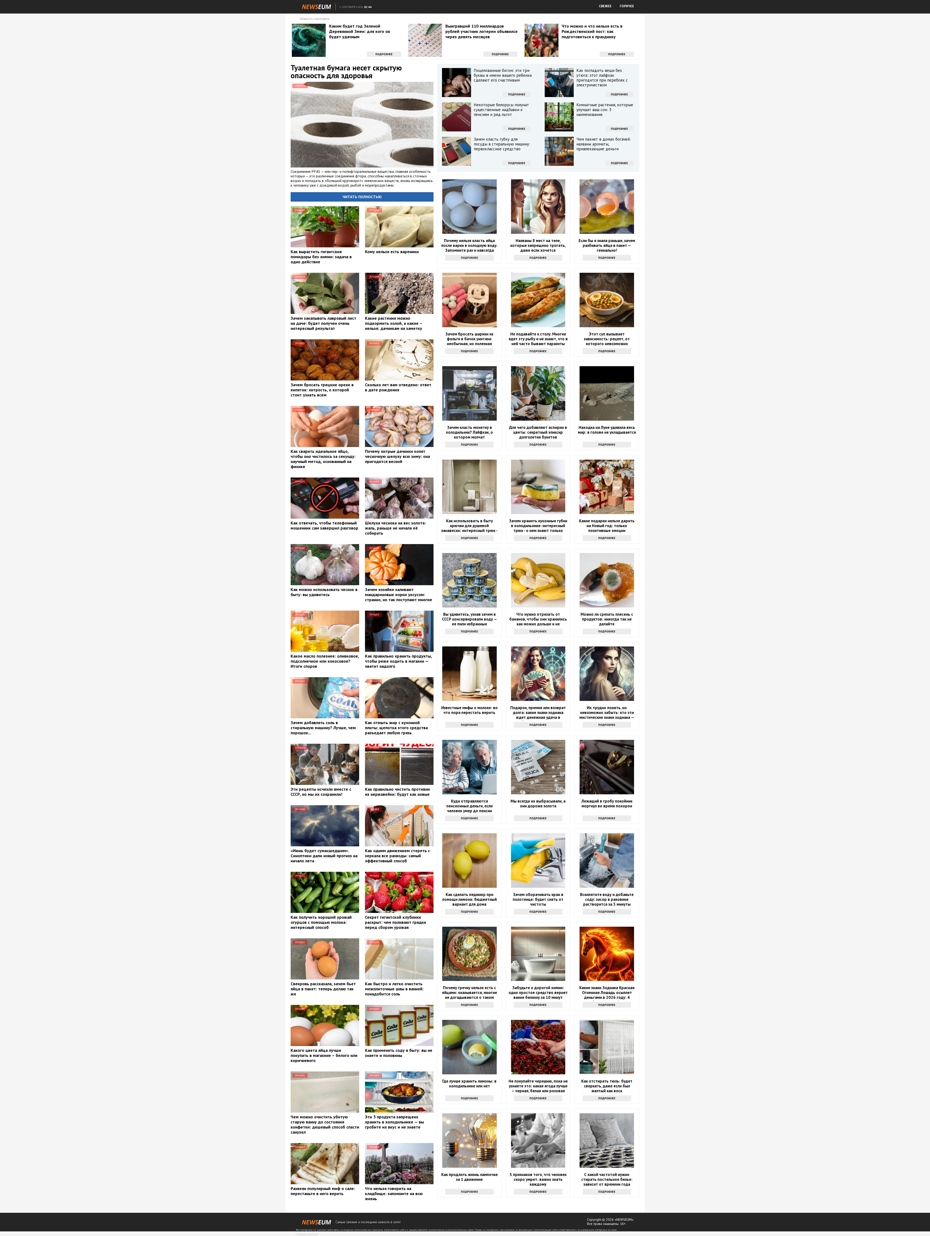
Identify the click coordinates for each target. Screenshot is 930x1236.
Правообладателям (307, 1234)
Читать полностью (362, 196)
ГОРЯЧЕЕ (627, 6)
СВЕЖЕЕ (605, 6)
